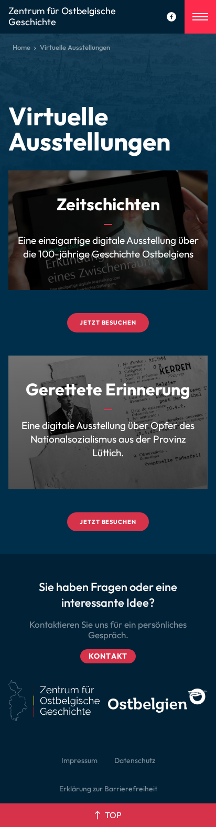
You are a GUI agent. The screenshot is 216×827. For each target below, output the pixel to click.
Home (21, 47)
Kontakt (108, 656)
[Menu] (200, 17)
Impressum (79, 760)
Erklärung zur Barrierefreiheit (108, 788)
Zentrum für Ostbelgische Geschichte (62, 17)
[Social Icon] (171, 17)
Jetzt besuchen (108, 322)
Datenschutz (134, 760)
